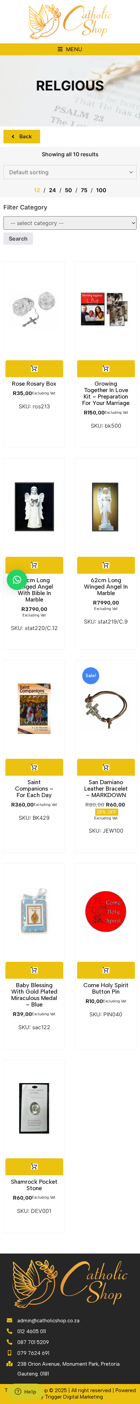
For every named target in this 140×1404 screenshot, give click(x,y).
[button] (70, 49)
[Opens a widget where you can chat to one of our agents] (25, 1392)
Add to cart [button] (34, 369)
